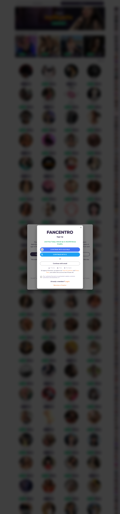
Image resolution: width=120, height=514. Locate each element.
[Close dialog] (81, 227)
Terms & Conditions (67, 270)
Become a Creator (60, 285)
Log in (67, 281)
